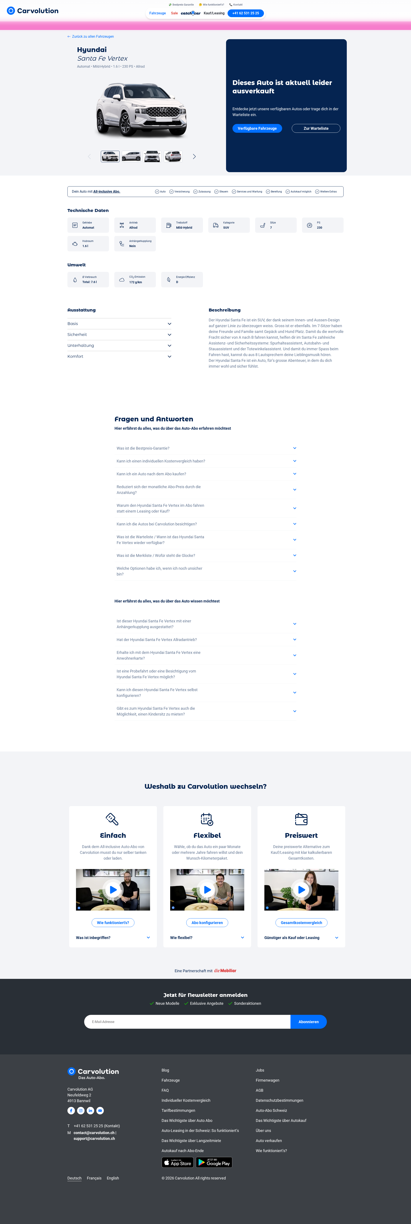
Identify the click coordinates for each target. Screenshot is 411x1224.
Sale (174, 13)
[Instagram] (81, 1110)
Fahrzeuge (157, 13)
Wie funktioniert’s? (271, 1150)
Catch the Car (191, 13)
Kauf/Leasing (214, 13)
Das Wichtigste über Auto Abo (187, 1120)
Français (94, 1178)
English (113, 1178)
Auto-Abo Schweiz (271, 1110)
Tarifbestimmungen (178, 1110)
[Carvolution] (32, 10)
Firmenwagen (267, 1080)
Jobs (260, 1070)
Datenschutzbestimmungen (279, 1100)
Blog (165, 1070)
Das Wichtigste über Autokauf (281, 1120)
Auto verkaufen (269, 1140)
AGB (259, 1090)
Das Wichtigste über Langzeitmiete (191, 1140)
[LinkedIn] (90, 1110)
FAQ (165, 1090)
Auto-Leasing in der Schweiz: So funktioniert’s (200, 1130)
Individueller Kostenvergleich (186, 1100)
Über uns (263, 1130)
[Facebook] (71, 1110)
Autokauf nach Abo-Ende (183, 1150)
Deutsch (74, 1178)
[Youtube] (100, 1110)
